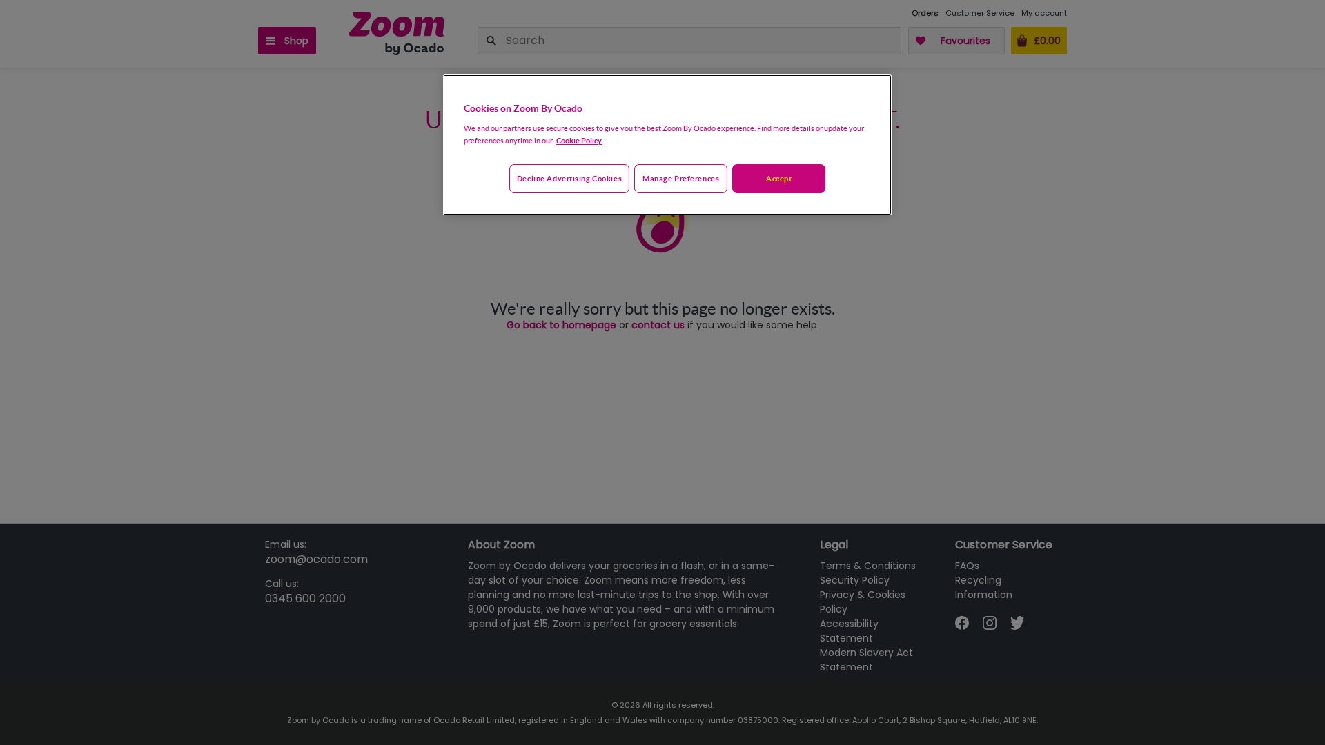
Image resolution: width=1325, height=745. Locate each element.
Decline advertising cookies (569, 178)
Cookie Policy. (579, 140)
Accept (779, 178)
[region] (667, 144)
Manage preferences (680, 178)
